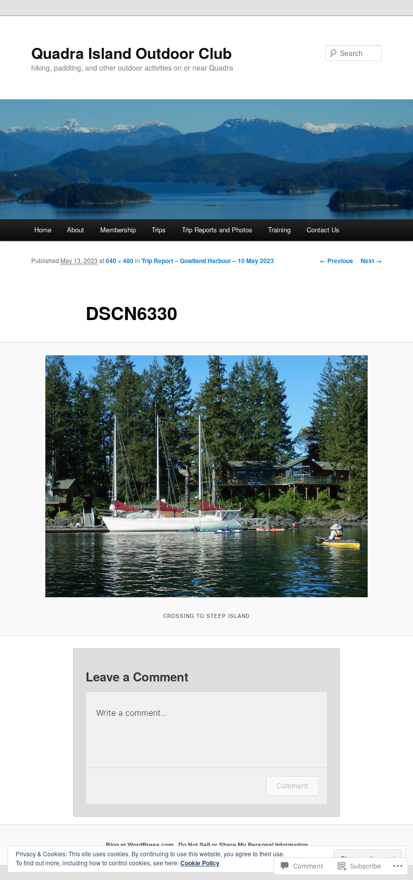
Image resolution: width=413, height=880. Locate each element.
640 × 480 (119, 260)
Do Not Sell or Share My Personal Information (243, 844)
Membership (118, 229)
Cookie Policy (200, 862)
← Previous (336, 260)
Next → (371, 260)
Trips (159, 229)
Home (42, 229)
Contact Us (323, 229)
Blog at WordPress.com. (140, 844)
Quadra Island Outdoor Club (131, 53)
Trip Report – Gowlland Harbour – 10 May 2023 (208, 260)
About (75, 229)
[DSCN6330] (206, 476)
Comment (292, 785)
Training (279, 229)
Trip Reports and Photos (217, 229)
